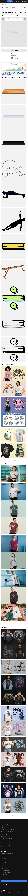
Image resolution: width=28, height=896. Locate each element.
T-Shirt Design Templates (7, 829)
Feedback (3, 862)
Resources (7, 364)
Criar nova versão (19, 19)
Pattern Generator (5, 878)
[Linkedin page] (18, 892)
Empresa (3, 857)
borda (8, 14)
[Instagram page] (10, 892)
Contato (3, 860)
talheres (19, 14)
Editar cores (9, 19)
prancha (3, 14)
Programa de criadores (7, 853)
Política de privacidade (7, 846)
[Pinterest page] (14, 892)
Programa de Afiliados (6, 855)
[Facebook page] (12, 892)
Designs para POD (5, 833)
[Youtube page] (16, 892)
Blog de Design (5, 824)
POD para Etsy (4, 835)
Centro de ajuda (5, 848)
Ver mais (14, 460)
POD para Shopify (5, 836)
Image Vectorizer (5, 872)
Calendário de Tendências (8, 838)
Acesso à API (4, 858)
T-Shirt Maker (4, 874)
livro (16, 14)
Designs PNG (4, 827)
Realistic (7, 627)
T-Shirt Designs (5, 825)
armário (12, 14)
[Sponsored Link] (14, 67)
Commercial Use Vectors (7, 831)
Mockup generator (5, 870)
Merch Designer (5, 867)
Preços (2, 843)
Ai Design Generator (6, 869)
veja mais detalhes (6, 74)
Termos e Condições (6, 845)
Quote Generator (5, 876)
